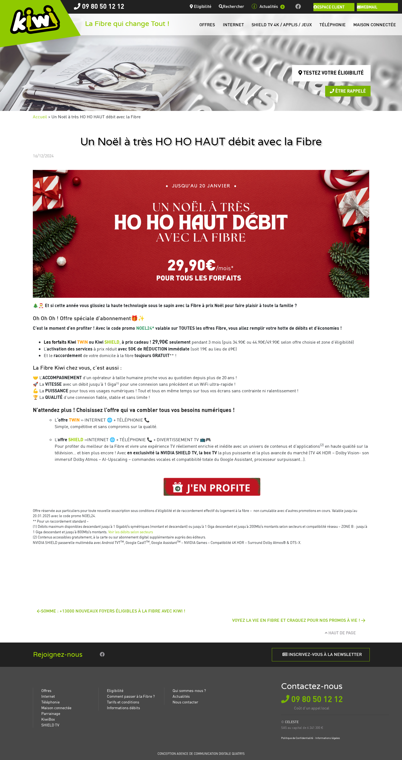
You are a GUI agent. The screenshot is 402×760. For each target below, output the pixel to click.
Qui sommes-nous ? (189, 690)
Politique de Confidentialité (297, 738)
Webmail (369, 6)
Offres (207, 24)
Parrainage (50, 713)
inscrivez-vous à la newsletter (324, 654)
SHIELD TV (50, 724)
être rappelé (350, 91)
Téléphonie (332, 24)
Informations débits (123, 707)
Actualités (271, 6)
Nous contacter (185, 701)
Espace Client (331, 6)
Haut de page (341, 632)
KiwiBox (48, 719)
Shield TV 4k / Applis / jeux (282, 24)
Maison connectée (374, 24)
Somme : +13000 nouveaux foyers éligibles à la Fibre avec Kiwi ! (113, 611)
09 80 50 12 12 (102, 6)
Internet (233, 24)
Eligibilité (202, 6)
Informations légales (327, 738)
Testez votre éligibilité (333, 72)
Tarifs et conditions (123, 701)
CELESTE (292, 722)
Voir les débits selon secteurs (130, 531)
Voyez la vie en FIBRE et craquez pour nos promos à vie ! (296, 620)
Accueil (40, 116)
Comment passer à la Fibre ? (131, 696)
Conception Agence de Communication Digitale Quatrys (201, 754)
